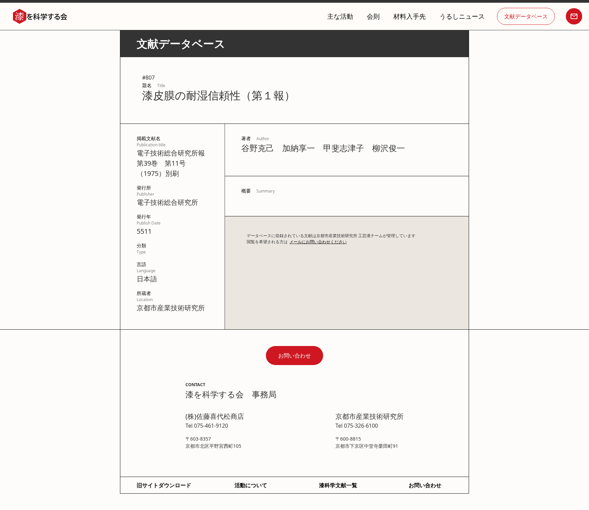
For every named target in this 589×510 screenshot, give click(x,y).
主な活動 (340, 16)
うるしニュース (462, 16)
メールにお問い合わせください (318, 242)
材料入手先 (409, 16)
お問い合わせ (294, 355)
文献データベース (526, 16)
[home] (40, 16)
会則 (373, 16)
